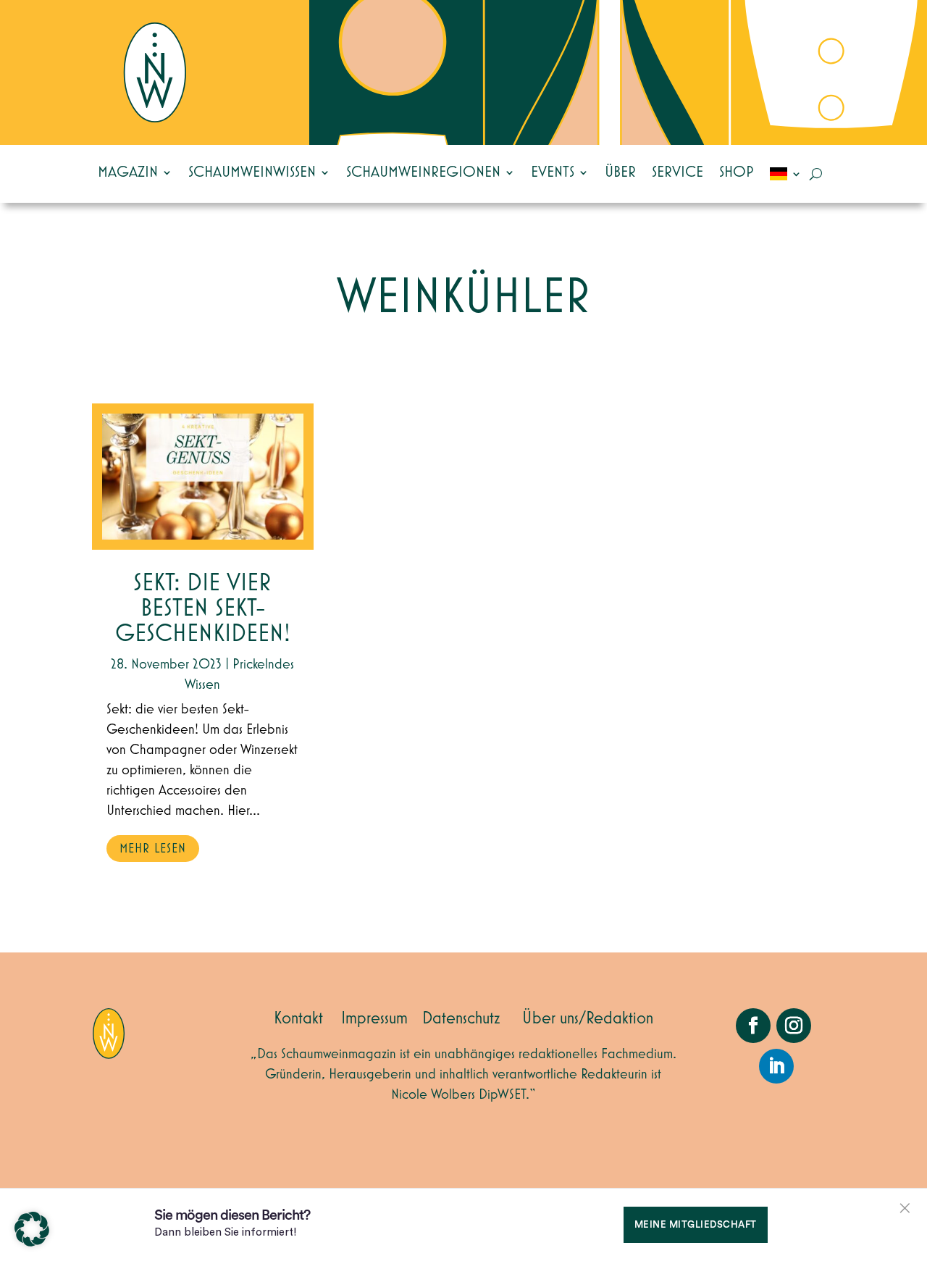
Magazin (128, 172)
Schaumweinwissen (252, 172)
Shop (736, 172)
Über (620, 172)
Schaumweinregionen (423, 172)
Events (552, 172)
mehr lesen (152, 848)
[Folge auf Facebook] (753, 1025)
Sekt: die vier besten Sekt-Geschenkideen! (202, 609)
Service (677, 172)
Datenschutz (461, 1018)
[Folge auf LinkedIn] (776, 1066)
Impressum (374, 1018)
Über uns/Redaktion (587, 1018)
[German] (786, 174)
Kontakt (298, 1018)
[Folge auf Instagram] (793, 1025)
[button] (32, 1229)
